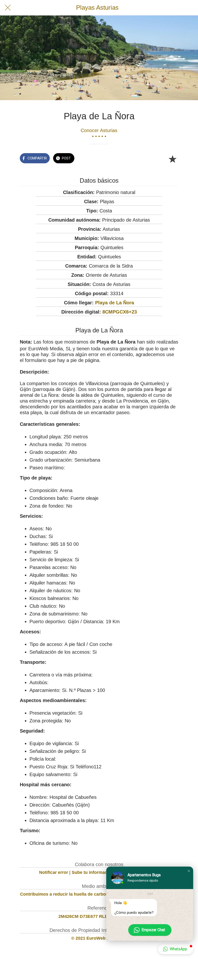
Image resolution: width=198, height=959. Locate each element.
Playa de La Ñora (114, 302)
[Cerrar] (8, 8)
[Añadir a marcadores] (172, 159)
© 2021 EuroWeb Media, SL (99, 938)
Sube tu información (93, 872)
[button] (188, 871)
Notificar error (53, 872)
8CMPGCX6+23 (119, 312)
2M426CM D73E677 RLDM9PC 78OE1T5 (99, 916)
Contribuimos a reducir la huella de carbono (65, 894)
